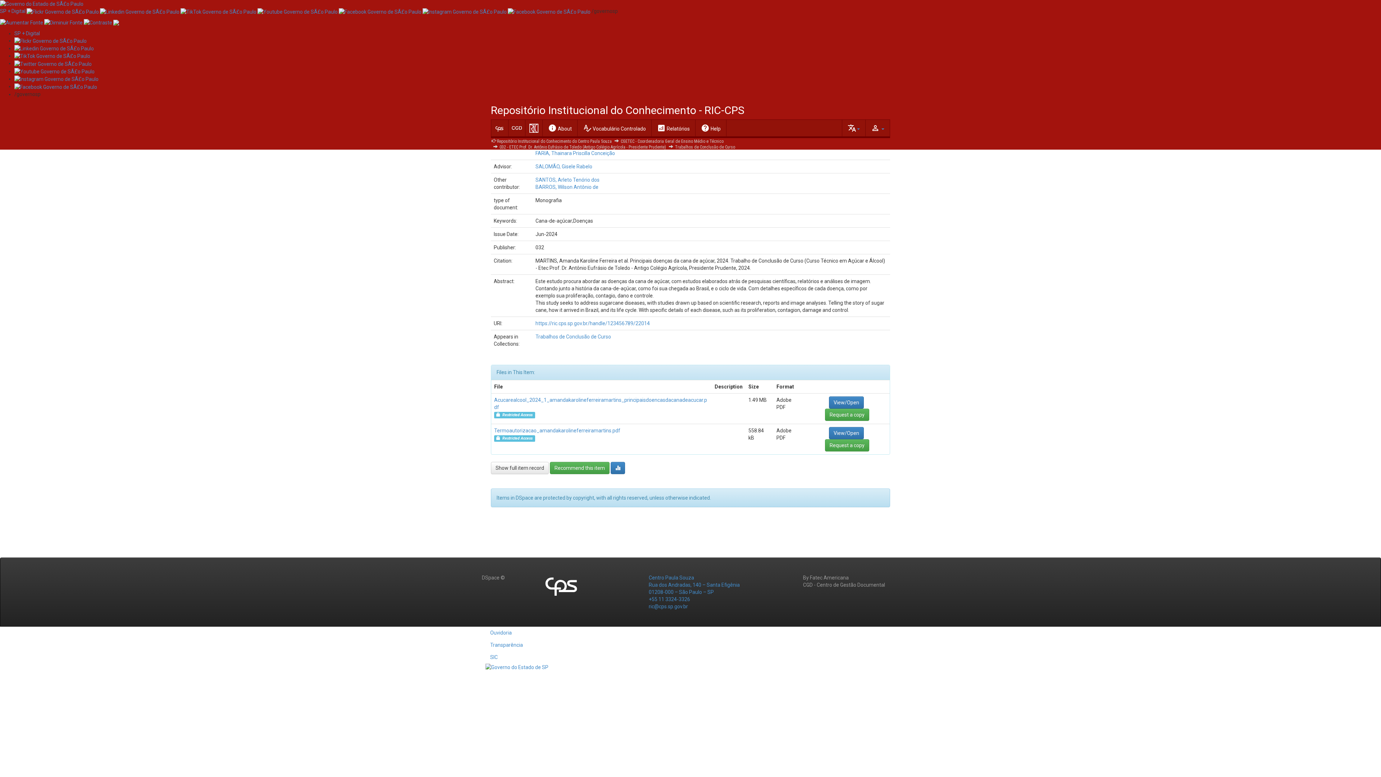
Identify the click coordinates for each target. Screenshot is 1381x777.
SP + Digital (13, 11)
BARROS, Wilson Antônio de (566, 187)
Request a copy (847, 415)
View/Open (846, 402)
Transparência (506, 645)
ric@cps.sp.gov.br (668, 606)
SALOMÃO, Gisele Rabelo (563, 166)
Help (711, 128)
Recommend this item (580, 468)
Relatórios (673, 128)
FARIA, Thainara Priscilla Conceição (575, 153)
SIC (494, 657)
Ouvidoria (501, 633)
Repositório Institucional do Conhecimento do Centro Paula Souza (554, 141)
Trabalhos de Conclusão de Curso (705, 147)
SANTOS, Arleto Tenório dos (567, 180)
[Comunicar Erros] (116, 22)
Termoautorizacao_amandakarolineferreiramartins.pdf (557, 430)
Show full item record (520, 468)
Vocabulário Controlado (614, 128)
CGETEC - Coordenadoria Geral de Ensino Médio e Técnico (672, 141)
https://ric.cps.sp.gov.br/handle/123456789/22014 (592, 323)
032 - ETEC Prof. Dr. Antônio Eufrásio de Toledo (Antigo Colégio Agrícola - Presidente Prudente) (583, 147)
